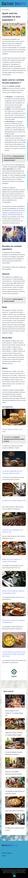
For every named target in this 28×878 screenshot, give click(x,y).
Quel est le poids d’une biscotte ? (15, 810)
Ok (14, 876)
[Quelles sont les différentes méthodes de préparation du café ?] (14, 579)
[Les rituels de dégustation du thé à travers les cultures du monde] (14, 459)
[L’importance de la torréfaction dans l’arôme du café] (14, 519)
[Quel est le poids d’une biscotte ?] (15, 802)
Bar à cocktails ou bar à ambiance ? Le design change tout (14, 713)
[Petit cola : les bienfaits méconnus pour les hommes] (15, 762)
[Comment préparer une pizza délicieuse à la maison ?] (15, 743)
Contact (4, 855)
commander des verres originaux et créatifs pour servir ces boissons (13, 212)
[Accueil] (2, 9)
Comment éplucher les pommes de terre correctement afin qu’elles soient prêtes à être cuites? (14, 654)
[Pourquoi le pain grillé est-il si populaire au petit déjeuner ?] (14, 609)
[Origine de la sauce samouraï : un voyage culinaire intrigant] (14, 548)
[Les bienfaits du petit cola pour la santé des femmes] (15, 782)
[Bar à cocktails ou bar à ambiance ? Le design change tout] (15, 701)
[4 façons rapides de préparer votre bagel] (14, 417)
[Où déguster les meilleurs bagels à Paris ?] (14, 489)
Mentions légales (7, 853)
